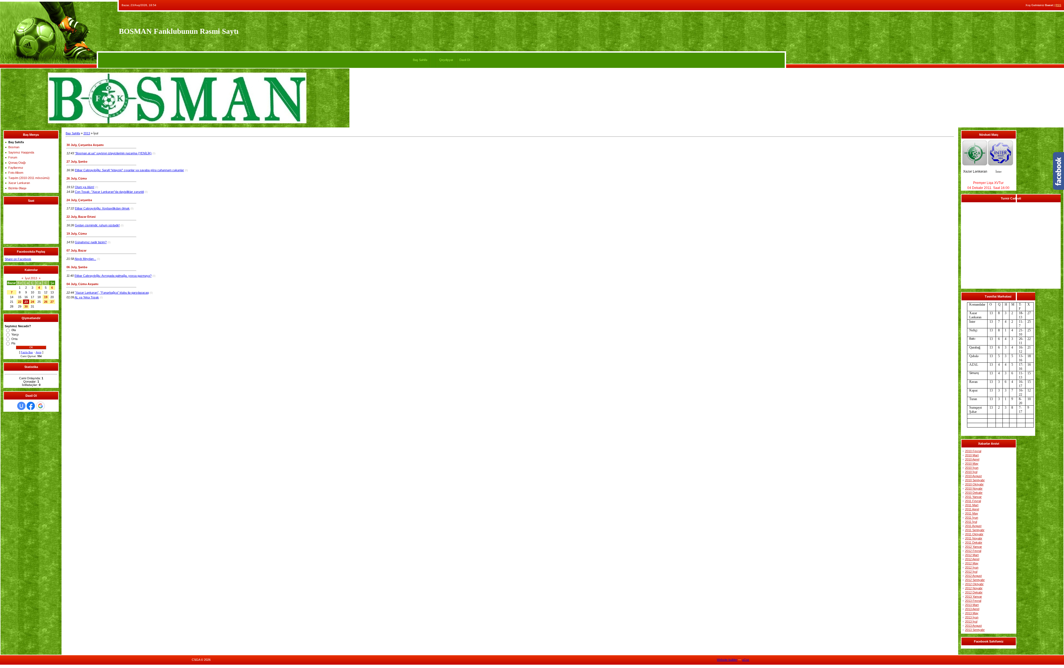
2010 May (971, 463)
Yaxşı (15, 334)
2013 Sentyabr (975, 629)
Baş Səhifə (420, 60)
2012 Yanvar (973, 546)
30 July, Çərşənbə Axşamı (85, 145)
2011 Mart (971, 505)
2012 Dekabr (974, 592)
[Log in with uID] (21, 406)
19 (45, 297)
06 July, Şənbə (76, 267)
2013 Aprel (972, 609)
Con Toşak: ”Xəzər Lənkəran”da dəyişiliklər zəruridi (109, 191)
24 (32, 301)
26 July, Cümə (76, 178)
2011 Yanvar (973, 496)
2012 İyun (971, 567)
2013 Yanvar (973, 596)
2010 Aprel (972, 459)
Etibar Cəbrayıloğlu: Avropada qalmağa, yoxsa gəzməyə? (113, 275)
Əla (13, 330)
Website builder (727, 659)
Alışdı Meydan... (85, 258)
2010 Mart (972, 455)
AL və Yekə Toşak (87, 297)
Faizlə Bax (27, 352)
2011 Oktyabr (974, 534)
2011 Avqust (973, 526)
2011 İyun (971, 517)
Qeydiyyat (446, 60)
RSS (1058, 5)
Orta (14, 339)
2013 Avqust (973, 625)
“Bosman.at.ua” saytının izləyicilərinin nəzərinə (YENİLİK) (113, 153)
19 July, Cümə (76, 233)
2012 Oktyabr (974, 584)
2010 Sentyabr (975, 480)
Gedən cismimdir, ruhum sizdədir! (97, 225)
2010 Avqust (973, 476)
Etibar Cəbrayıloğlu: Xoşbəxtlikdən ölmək (102, 208)
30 (26, 306)
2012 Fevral (973, 550)
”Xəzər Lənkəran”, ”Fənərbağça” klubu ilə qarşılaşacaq (112, 292)
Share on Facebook (18, 259)
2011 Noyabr (973, 538)
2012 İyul (971, 571)
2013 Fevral (973, 600)
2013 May (971, 613)
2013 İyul (971, 621)
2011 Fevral (973, 501)
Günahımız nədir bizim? (91, 242)
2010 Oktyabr (974, 484)
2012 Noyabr (974, 588)
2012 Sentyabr (975, 580)
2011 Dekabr (973, 542)
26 (45, 301)
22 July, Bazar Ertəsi (81, 216)
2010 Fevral (973, 451)
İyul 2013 (31, 278)
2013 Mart (972, 604)
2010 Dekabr (974, 492)
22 (19, 301)
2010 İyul (971, 472)
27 (52, 301)
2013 (86, 133)
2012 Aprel (972, 559)
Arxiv (39, 352)
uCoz (745, 659)
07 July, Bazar (76, 250)
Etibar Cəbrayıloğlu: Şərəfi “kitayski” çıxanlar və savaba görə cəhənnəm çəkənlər (129, 170)
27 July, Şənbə (76, 161)
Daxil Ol (464, 60)
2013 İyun (971, 617)
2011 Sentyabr (974, 530)
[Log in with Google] (40, 405)
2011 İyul (971, 521)
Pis (13, 343)
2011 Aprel (972, 509)
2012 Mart (972, 555)
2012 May (971, 563)
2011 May (971, 513)
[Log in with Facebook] (31, 406)
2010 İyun (971, 467)
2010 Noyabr (974, 488)
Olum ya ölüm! (84, 187)
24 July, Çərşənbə (79, 200)
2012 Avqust (973, 575)
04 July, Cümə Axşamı (82, 284)
